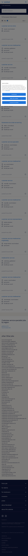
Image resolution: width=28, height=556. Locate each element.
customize (14, 94)
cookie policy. (7, 90)
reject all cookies (14, 98)
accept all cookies (14, 102)
